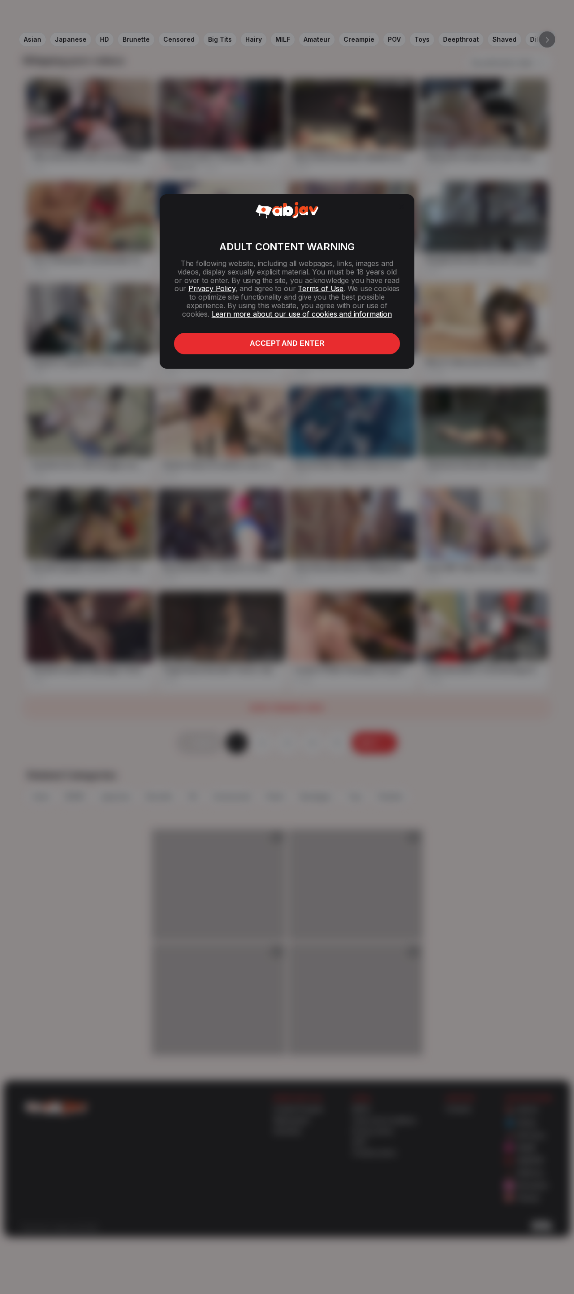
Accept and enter (287, 343)
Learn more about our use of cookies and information (302, 313)
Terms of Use (321, 288)
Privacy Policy (211, 288)
